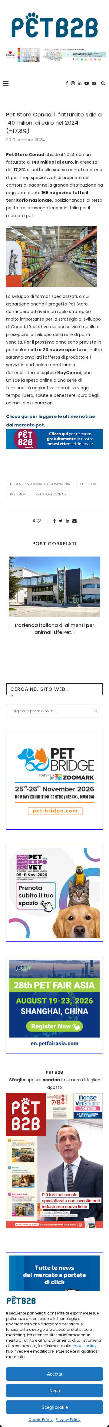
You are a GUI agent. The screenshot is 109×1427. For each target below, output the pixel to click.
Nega (54, 1390)
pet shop (17, 494)
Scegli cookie (54, 1407)
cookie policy (84, 1345)
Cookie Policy (40, 1419)
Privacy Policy (68, 1419)
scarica (51, 1080)
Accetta (54, 1373)
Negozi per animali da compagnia (40, 484)
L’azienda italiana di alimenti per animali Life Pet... (54, 628)
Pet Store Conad (51, 494)
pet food (88, 484)
